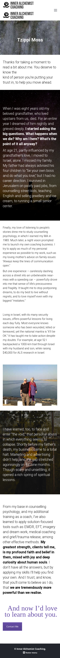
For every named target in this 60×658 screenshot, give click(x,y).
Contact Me (12, 626)
